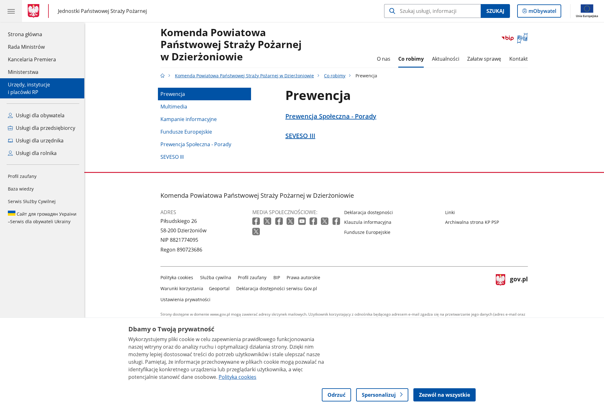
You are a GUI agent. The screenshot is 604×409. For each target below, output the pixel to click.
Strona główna (32, 34)
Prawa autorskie (303, 277)
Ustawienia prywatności (185, 299)
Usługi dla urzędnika (39, 140)
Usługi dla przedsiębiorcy (44, 127)
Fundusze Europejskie (186, 131)
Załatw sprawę (484, 58)
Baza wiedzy (21, 189)
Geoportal (219, 288)
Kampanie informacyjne (188, 119)
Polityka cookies (176, 277)
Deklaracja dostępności (368, 212)
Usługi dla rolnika (35, 153)
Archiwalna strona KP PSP (472, 222)
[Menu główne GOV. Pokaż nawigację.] (11, 11)
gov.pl (519, 287)
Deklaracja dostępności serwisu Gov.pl (276, 288)
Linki (450, 212)
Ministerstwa (23, 72)
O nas (383, 58)
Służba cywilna (215, 277)
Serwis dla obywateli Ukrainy (42, 217)
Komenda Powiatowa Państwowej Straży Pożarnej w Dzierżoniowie (231, 44)
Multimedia (173, 106)
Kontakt (518, 58)
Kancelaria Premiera (32, 59)
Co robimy (411, 58)
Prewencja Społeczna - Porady (195, 144)
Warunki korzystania (181, 288)
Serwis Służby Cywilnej (32, 201)
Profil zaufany (22, 176)
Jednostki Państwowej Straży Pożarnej (102, 10)
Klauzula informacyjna (367, 222)
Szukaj (495, 11)
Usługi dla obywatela (39, 115)
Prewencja (172, 94)
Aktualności (445, 58)
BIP (276, 277)
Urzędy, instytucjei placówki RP (29, 88)
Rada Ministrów (26, 46)
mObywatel (542, 12)
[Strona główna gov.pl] (35, 11)
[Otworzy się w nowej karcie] (256, 221)
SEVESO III (172, 156)
